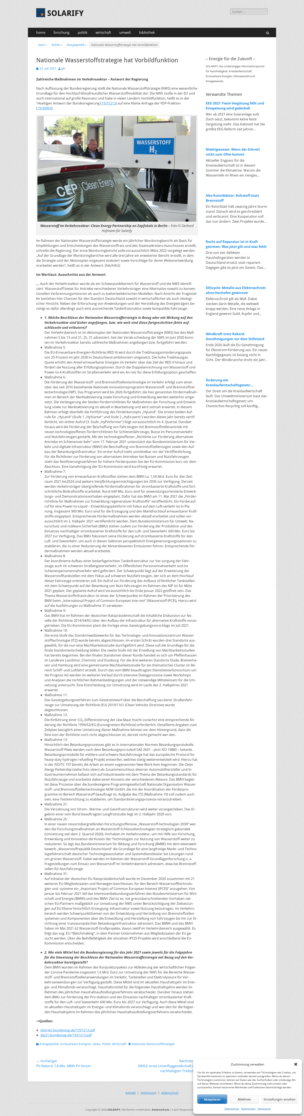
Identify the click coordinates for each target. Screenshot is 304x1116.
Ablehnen (244, 1099)
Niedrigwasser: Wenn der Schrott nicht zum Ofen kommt (233, 152)
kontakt (131, 1093)
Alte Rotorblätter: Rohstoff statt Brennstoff (232, 198)
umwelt (125, 32)
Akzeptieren (212, 1099)
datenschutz (169, 1093)
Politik (56, 45)
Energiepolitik (77, 45)
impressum (148, 1093)
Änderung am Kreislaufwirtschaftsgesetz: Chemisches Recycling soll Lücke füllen (232, 383)
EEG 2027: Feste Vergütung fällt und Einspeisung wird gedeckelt (235, 105)
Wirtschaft (119, 1044)
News (97, 1044)
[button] (296, 1064)
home (40, 32)
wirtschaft (103, 32)
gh (63, 68)
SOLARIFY (65, 13)
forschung (61, 32)
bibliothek (147, 32)
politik (82, 32)
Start (42, 45)
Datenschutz (232, 1108)
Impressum (264, 1108)
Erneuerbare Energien (75, 1044)
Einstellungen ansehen (280, 1099)
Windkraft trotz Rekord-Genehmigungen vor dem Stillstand (235, 336)
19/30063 (44, 108)
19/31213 (109, 103)
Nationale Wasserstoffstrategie (153, 1044)
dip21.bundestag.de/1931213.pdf (66, 1035)
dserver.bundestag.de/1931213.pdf (67, 1030)
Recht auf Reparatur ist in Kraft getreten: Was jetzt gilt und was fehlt (236, 244)
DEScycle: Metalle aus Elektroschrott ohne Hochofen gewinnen (236, 290)
